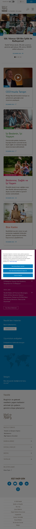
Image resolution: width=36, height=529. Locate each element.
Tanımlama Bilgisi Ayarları (18, 266)
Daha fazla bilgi (13, 261)
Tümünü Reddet (18, 275)
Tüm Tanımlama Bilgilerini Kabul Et (18, 270)
